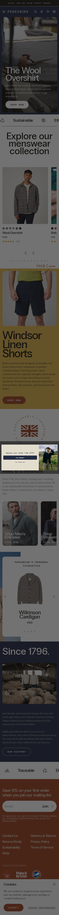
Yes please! (20, 457)
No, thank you (20, 462)
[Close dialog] (55, 446)
